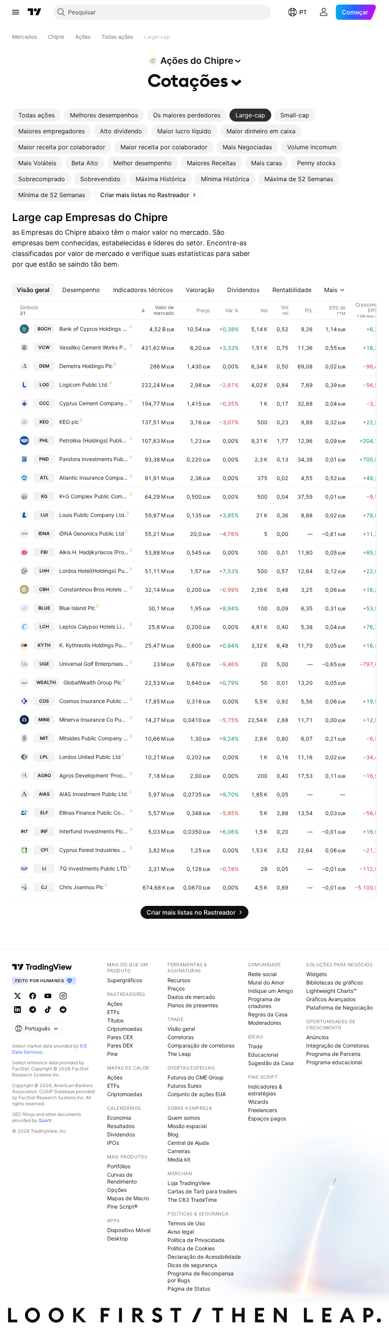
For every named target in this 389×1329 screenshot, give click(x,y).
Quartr (45, 1120)
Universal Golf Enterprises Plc (94, 664)
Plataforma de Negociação (339, 1007)
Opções (117, 1190)
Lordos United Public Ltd (90, 757)
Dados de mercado (191, 997)
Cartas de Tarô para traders (202, 1191)
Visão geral (181, 1029)
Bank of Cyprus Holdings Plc (94, 329)
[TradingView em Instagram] (63, 996)
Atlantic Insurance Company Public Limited (94, 477)
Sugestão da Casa (271, 1063)
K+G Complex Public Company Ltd (94, 496)
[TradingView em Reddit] (63, 1009)
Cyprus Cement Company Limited (94, 403)
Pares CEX (120, 1037)
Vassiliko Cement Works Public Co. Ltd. (94, 347)
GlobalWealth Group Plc (92, 682)
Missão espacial (187, 1126)
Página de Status (189, 1288)
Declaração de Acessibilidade (204, 1256)
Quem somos (184, 1117)
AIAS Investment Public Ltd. (93, 794)
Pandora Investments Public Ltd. (94, 459)
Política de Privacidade (196, 1240)
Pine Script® (122, 1206)
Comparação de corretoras (201, 1045)
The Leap (179, 1054)
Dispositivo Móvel (128, 1230)
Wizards (258, 1101)
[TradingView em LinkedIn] (17, 1009)
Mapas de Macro (128, 1198)
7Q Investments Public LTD (93, 868)
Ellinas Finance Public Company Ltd (94, 812)
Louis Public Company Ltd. (92, 515)
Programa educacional (334, 1062)
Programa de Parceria (333, 1054)
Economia (119, 1117)
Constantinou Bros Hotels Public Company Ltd (94, 589)
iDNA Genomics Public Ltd (91, 533)
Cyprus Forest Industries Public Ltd (94, 850)
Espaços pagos (267, 1118)
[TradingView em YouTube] (48, 996)
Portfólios (118, 1166)
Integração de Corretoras (337, 1045)
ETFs (113, 1012)
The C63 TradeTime (192, 1199)
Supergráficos (124, 980)
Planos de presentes (193, 1005)
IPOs (113, 1142)
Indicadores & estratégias (265, 1090)
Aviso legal (181, 1231)
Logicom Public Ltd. (84, 384)
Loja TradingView (189, 1183)
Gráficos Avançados (331, 999)
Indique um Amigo (270, 991)
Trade (255, 1046)
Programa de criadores (264, 1002)
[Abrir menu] (15, 12)
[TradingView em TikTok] (48, 1009)
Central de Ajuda (188, 1142)
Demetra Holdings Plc (86, 366)
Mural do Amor (266, 982)
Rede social (262, 974)
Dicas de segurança (192, 1265)
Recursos (179, 980)
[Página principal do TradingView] (34, 12)
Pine (112, 1054)
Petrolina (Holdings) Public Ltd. (94, 440)
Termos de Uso (186, 1223)
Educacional (263, 1054)
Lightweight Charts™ (331, 991)
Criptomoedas (124, 1029)
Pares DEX (120, 1045)
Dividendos (121, 1134)
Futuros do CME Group (196, 1077)
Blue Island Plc (77, 608)
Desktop (117, 1238)
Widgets (316, 974)
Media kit (179, 1159)
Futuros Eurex (185, 1085)
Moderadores (264, 1022)
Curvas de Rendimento (122, 1178)
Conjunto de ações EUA (197, 1094)
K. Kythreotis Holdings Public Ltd (94, 645)
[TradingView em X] (17, 996)
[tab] (36, 115)
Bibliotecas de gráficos (334, 982)
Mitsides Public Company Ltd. (94, 738)
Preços (176, 988)
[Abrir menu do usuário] (323, 12)
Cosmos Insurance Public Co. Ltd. (94, 701)
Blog (173, 1134)
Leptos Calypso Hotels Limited (94, 626)
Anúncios (317, 1037)
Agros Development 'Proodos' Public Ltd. (94, 775)
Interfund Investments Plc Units (94, 831)
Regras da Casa (268, 1014)
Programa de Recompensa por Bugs (201, 1276)
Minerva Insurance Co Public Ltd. (94, 719)
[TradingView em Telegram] (32, 1009)
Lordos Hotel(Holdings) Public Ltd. (94, 570)
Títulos (115, 1020)
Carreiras (179, 1151)
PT (303, 12)
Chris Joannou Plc (81, 887)
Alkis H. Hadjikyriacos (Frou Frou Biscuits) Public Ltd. (94, 552)
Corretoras (181, 1037)
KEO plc (69, 422)
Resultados (120, 1126)
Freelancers (262, 1110)
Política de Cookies (191, 1248)
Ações (114, 1003)
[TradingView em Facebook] (32, 996)
